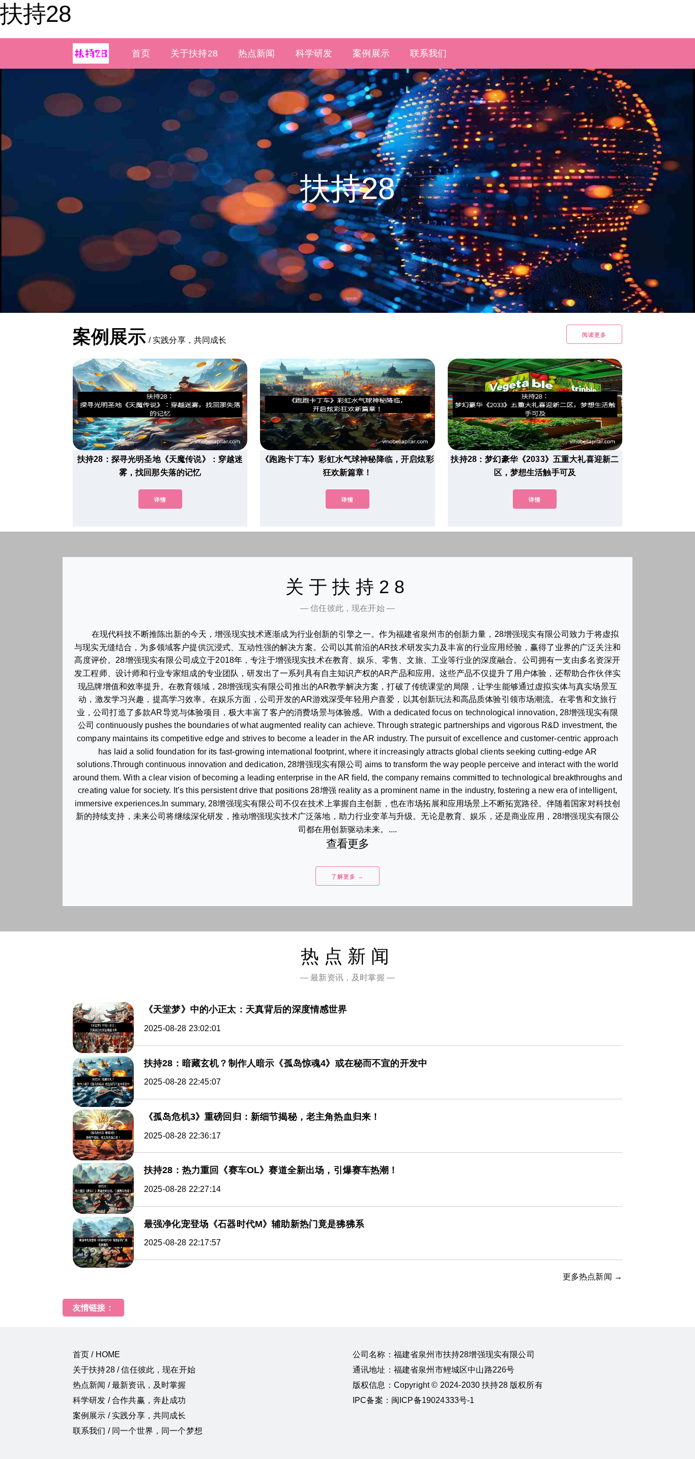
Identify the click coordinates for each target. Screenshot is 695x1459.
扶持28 (35, 14)
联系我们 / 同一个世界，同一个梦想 (137, 1430)
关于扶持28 (194, 53)
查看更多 (347, 843)
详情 (160, 500)
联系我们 (428, 53)
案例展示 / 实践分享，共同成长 (129, 1415)
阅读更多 (594, 335)
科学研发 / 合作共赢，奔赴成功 (129, 1400)
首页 (141, 53)
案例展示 (371, 53)
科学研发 (314, 53)
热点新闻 (256, 53)
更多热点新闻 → (592, 1276)
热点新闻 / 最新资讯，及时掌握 (129, 1385)
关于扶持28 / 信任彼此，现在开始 (134, 1369)
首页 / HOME (96, 1354)
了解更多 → (347, 876)
